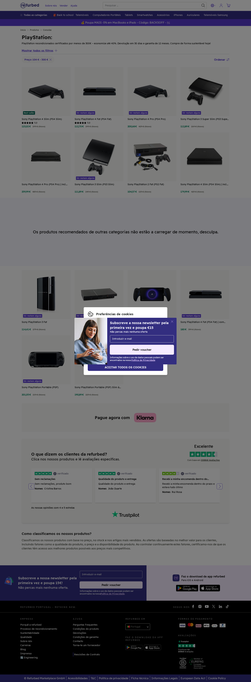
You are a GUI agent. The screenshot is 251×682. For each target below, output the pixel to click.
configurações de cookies (119, 335)
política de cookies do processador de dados (114, 342)
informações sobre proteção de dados (125, 339)
